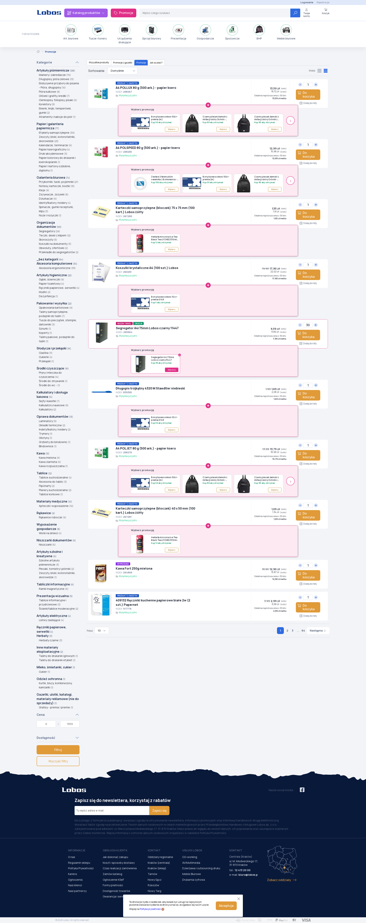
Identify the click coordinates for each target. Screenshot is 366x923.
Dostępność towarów (116, 891)
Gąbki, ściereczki (51, 279)
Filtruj (58, 750)
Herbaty (44, 636)
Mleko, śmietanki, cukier (56, 667)
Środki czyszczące (53, 368)
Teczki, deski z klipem (55, 235)
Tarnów (152, 874)
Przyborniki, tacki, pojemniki (58, 182)
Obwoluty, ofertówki (53, 248)
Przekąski (46, 361)
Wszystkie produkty (99, 62)
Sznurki (45, 328)
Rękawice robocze (52, 517)
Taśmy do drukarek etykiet (57, 660)
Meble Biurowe (191, 874)
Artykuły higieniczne (54, 275)
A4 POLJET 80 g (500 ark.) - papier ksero (146, 448)
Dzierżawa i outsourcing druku (201, 868)
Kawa (43, 453)
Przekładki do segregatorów (59, 252)
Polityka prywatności (150, 909)
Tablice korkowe (51, 494)
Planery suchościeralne (55, 490)
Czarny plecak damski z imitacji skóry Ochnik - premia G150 (215, 118)
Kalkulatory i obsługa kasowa (52, 394)
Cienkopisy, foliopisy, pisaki (58, 100)
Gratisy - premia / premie (56, 707)
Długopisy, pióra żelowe (56, 79)
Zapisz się (159, 810)
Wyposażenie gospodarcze (48, 526)
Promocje (126, 13)
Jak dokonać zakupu (115, 857)
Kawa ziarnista (50, 462)
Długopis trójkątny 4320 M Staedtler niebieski (150, 388)
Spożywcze (232, 38)
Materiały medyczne (54, 501)
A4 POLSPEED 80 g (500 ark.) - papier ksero (148, 148)
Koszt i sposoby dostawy (119, 862)
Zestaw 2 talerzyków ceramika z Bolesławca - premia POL (164, 178)
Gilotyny (45, 438)
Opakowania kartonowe (56, 307)
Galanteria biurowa (53, 177)
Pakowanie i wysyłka (54, 303)
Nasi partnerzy (77, 891)
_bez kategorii (50, 259)
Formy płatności (113, 885)
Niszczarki (47, 544)
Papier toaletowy (51, 283)
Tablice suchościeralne (55, 477)
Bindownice (48, 446)
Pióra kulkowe (49, 91)
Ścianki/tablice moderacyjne (58, 608)
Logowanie (306, 2)
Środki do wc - (49, 385)
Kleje (44, 190)
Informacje (76, 850)
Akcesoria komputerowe (57, 263)
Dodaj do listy (310, 103)
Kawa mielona (49, 457)
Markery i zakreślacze (55, 75)
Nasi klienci (75, 885)
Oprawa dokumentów (55, 416)
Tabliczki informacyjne (55, 584)
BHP (259, 38)
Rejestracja (323, 2)
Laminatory (48, 421)
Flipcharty (47, 486)
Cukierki (45, 357)
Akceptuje (226, 906)
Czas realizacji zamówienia (120, 868)
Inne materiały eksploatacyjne (50, 649)
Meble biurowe (286, 38)
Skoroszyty (48, 239)
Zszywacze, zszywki (53, 194)
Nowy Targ (154, 891)
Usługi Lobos (192, 850)
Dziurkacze (48, 198)
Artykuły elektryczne (54, 616)
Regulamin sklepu (79, 862)
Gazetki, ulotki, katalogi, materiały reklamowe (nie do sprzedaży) (58, 698)
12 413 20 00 (242, 870)
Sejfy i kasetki (49, 401)
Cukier (44, 671)
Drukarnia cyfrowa (193, 879)
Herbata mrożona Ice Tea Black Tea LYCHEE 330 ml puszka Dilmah (164, 238)
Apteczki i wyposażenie (56, 506)
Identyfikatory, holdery (55, 203)
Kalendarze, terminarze (55, 145)
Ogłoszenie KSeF (113, 879)
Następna (316, 630)
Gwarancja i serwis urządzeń (121, 896)
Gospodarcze (205, 38)
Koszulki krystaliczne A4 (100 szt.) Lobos (147, 268)
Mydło (45, 292)
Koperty (45, 333)
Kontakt (154, 850)
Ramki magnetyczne (53, 589)
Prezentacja (178, 38)
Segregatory (49, 231)
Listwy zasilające (51, 620)
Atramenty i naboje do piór (57, 117)
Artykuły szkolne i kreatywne (50, 554)
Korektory (47, 104)
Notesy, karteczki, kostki (57, 186)
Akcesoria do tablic (53, 481)
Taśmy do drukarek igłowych (58, 656)
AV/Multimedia (191, 862)
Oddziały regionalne (160, 857)
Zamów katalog (112, 874)
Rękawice (46, 513)
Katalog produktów (86, 13)
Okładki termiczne (52, 425)
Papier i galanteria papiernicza (50, 126)
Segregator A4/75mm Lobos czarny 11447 (147, 328)
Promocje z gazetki (122, 62)
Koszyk (325, 13)
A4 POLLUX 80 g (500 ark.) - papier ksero (146, 88)
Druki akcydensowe (53, 153)
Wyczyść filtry (58, 761)
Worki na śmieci (50, 533)
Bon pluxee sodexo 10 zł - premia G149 (164, 298)
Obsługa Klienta (115, 850)
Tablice (44, 473)
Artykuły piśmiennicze (56, 70)
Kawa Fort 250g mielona (134, 568)
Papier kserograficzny (54, 149)
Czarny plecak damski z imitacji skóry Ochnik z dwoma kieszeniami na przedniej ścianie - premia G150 (267, 118)
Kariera (72, 874)
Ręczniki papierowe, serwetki (59, 288)
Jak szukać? (156, 62)
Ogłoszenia (75, 879)
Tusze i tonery (98, 38)
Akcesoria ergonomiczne (57, 268)
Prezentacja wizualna (55, 596)
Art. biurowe (70, 38)
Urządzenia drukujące (124, 40)
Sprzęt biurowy (151, 38)
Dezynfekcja (48, 296)
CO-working (189, 857)
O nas (71, 857)
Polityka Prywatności (81, 868)
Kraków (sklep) (157, 868)
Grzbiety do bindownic (55, 442)
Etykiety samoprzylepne (57, 132)
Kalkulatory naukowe (53, 405)
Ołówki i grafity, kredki (54, 96)
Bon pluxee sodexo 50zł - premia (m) (164, 118)
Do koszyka (309, 94)
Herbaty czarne (50, 640)
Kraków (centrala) (159, 862)
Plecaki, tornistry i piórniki (56, 569)
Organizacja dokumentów (49, 224)
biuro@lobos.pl (248, 874)
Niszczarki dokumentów (56, 540)
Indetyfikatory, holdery (55, 429)
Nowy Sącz (154, 879)
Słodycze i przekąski (54, 348)
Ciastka (45, 353)
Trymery (45, 433)
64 (303, 630)
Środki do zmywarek (53, 381)
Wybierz (171, 129)
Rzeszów (153, 885)
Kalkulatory (47, 409)
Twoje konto (306, 15)
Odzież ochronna (51, 679)
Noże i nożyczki (50, 215)
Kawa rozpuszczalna (53, 466)
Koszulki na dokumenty (55, 244)
